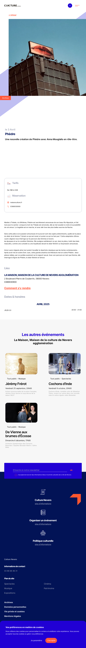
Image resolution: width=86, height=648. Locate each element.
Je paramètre (36, 640)
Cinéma (47, 584)
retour (13, 15)
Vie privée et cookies (14, 611)
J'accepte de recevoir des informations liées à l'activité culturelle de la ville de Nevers (44, 475)
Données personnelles (15, 607)
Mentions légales (12, 616)
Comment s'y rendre (17, 288)
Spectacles (9, 584)
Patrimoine (49, 588)
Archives (8, 602)
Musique (8, 588)
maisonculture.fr (16, 202)
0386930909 (15, 206)
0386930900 (10, 282)
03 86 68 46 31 (10, 571)
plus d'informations (43, 504)
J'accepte (51, 640)
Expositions (9, 593)
